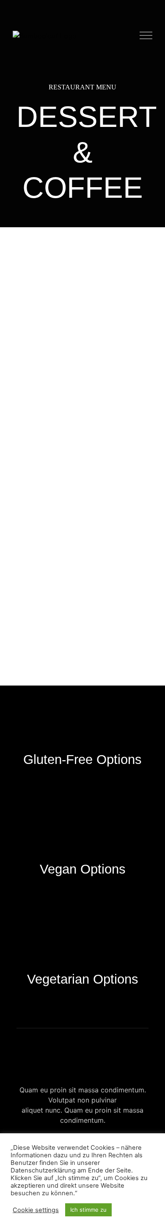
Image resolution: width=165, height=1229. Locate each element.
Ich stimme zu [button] (88, 1209)
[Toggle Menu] (146, 35)
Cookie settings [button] (36, 1210)
